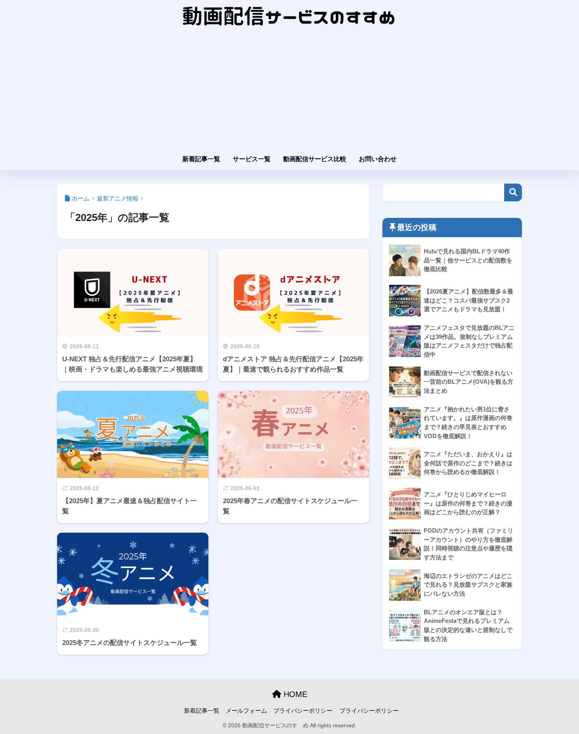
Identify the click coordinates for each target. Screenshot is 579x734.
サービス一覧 (252, 159)
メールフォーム (246, 711)
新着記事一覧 (201, 159)
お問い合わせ (378, 159)
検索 (513, 192)
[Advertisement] (289, 91)
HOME (294, 694)
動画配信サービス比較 (314, 159)
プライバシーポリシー (302, 711)
